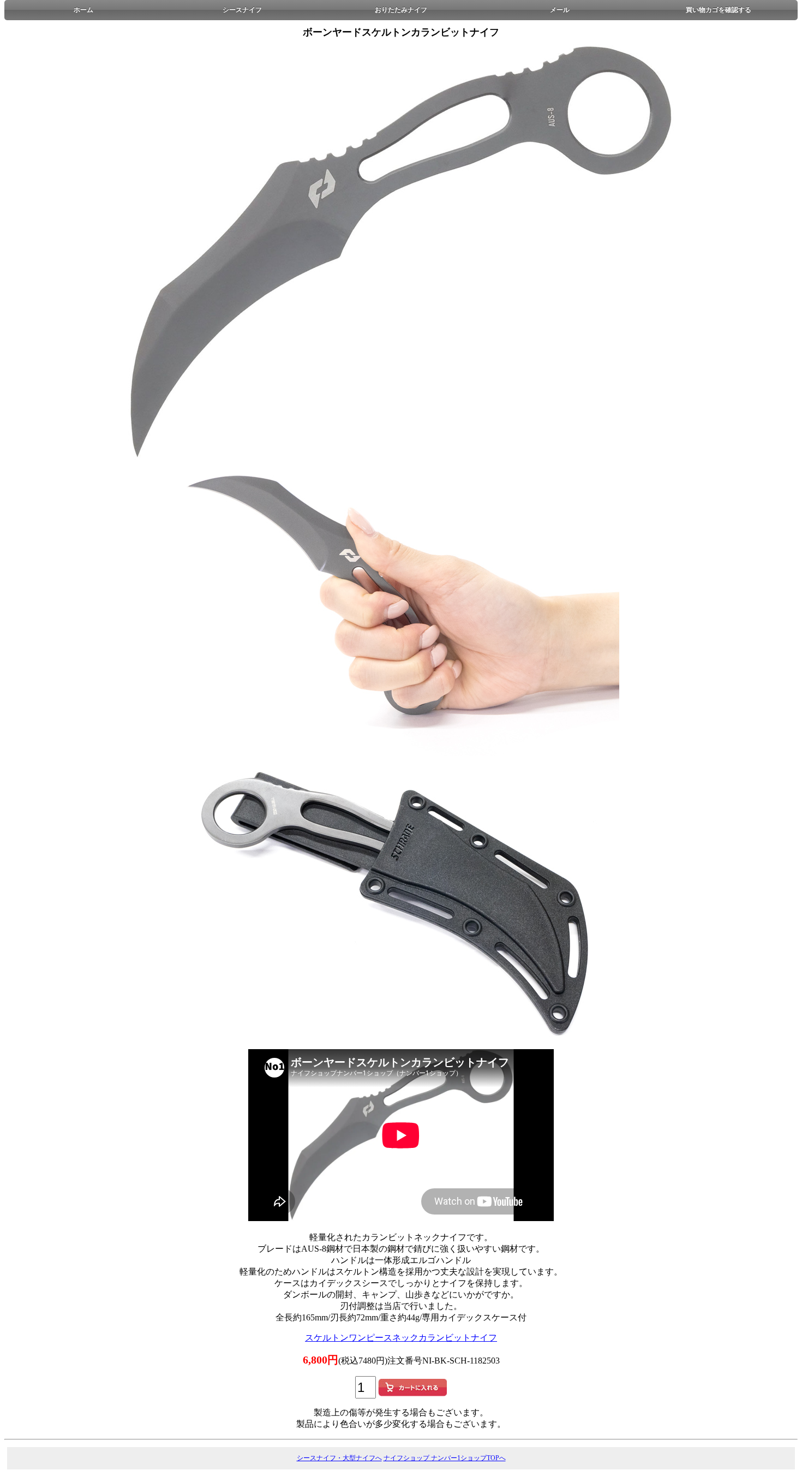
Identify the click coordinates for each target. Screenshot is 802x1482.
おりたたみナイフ (401, 10)
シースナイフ (242, 10)
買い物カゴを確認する (718, 10)
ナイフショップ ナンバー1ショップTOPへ (445, 1458)
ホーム (83, 10)
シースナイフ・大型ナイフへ (339, 1458)
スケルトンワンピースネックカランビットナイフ (401, 1337)
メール (560, 10)
